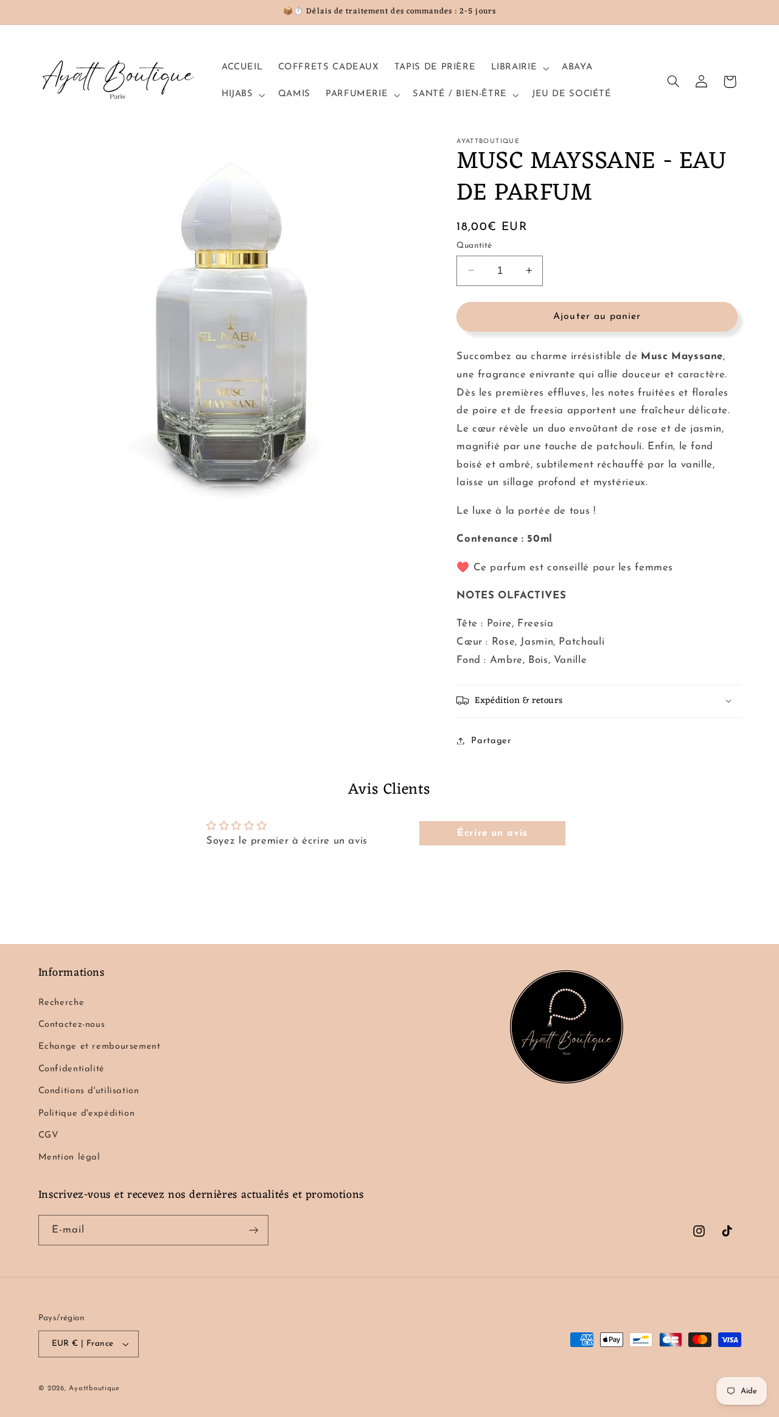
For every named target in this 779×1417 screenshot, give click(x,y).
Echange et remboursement (99, 1046)
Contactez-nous (71, 1024)
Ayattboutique (94, 1388)
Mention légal (69, 1157)
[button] (518, 68)
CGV (48, 1135)
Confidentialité (71, 1069)
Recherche (61, 1002)
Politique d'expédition (86, 1113)
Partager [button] (491, 740)
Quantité (474, 245)
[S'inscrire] (253, 1230)
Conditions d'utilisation (88, 1091)
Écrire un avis (492, 833)
